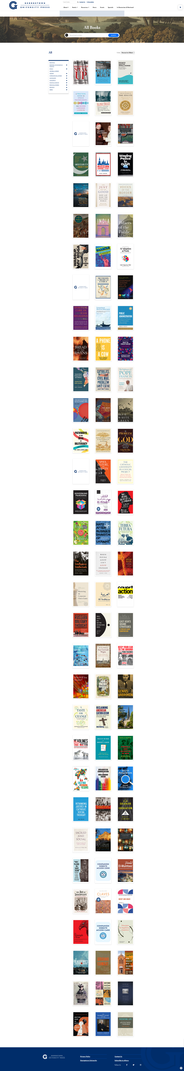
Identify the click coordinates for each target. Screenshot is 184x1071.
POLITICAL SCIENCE (54, 82)
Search (113, 35)
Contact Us (118, 1056)
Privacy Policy (85, 1056)
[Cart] (180, 7)
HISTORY (52, 73)
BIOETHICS (52, 62)
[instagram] (140, 1065)
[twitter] (133, 1065)
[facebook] (126, 1065)
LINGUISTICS (53, 80)
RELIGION (52, 87)
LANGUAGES (53, 78)
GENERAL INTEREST (54, 71)
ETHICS (51, 69)
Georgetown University (88, 1060)
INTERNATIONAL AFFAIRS (56, 76)
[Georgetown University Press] (29, 5)
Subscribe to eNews (122, 1060)
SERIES (51, 89)
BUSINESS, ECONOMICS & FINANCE (56, 65)
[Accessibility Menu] (181, 1068)
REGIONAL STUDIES (54, 85)
